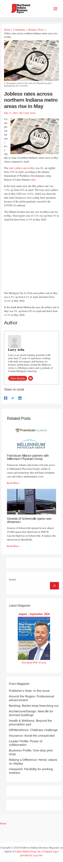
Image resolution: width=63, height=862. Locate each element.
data (33, 179)
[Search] (54, 585)
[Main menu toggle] (55, 8)
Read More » (13, 483)
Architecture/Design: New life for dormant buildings (31, 713)
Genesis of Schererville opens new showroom (29, 520)
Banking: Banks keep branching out (33, 705)
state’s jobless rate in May (22, 168)
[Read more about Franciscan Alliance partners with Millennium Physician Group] (31, 438)
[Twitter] (12, 398)
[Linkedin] (19, 398)
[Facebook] (5, 398)
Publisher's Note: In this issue (29, 690)
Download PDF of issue (34, 662)
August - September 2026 (34, 614)
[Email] (30, 378)
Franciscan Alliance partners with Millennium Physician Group (28, 457)
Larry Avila (16, 349)
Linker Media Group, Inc (28, 851)
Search (12, 579)
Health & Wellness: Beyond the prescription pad (30, 722)
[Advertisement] (31, 256)
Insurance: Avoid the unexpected (32, 735)
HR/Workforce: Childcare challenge (33, 730)
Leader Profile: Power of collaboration (25, 743)
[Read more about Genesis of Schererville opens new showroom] (31, 501)
